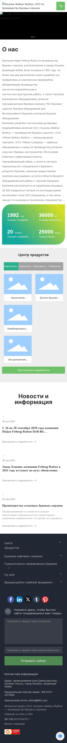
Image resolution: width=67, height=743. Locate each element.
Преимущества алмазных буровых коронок (32, 505)
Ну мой (9, 574)
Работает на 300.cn (15, 714)
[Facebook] (10, 599)
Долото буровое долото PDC (49, 283)
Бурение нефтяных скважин (23, 556)
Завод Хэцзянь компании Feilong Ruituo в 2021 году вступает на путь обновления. (31, 468)
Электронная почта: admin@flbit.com (25, 700)
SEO (30, 714)
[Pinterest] (45, 599)
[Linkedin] (19, 599)
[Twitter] (28, 599)
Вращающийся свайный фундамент (28, 582)
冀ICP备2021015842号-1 (17, 719)
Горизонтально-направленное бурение (30, 563)
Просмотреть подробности (17, 441)
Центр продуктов (11, 545)
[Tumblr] (36, 599)
